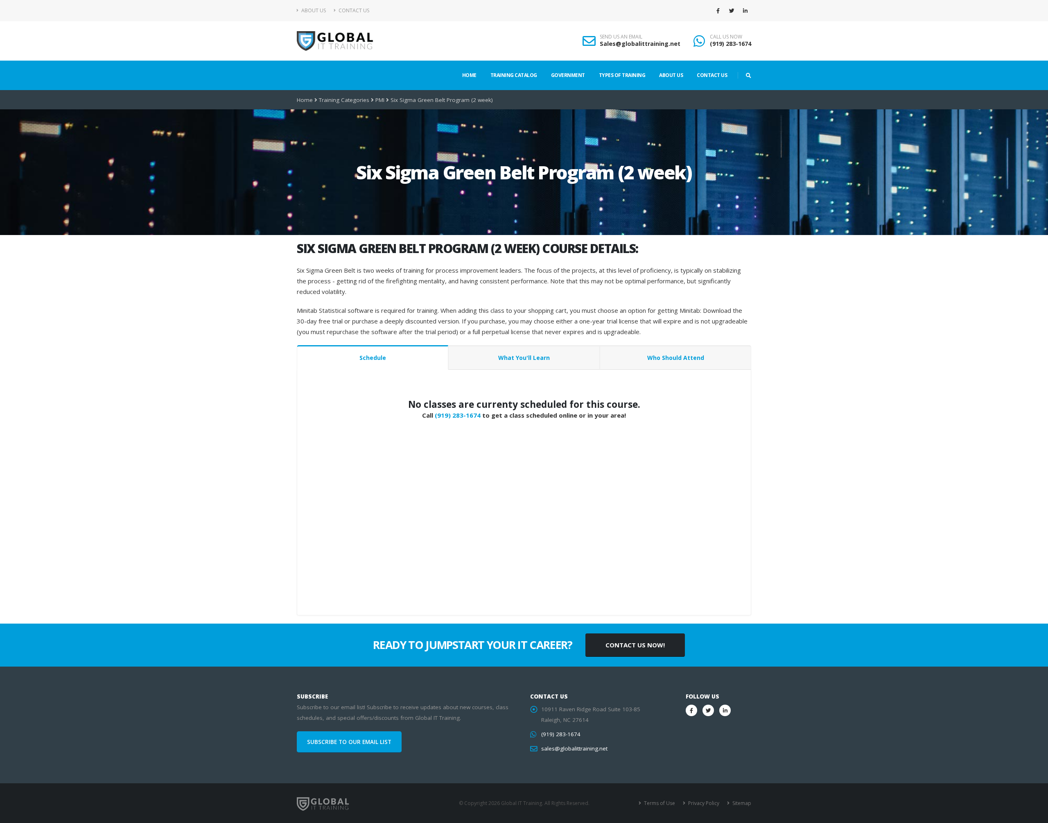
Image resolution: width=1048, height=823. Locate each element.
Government (568, 75)
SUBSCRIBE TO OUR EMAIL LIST (349, 742)
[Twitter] (731, 10)
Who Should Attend (675, 358)
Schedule (372, 358)
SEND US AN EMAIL (621, 37)
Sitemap (741, 803)
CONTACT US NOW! (635, 645)
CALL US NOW (726, 37)
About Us (313, 10)
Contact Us (353, 10)
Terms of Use (659, 803)
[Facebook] (718, 10)
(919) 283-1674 (730, 43)
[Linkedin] (745, 10)
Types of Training (622, 75)
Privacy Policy (703, 803)
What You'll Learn (524, 358)
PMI (379, 100)
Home (469, 75)
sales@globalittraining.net (574, 748)
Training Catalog (513, 75)
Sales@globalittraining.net (640, 43)
